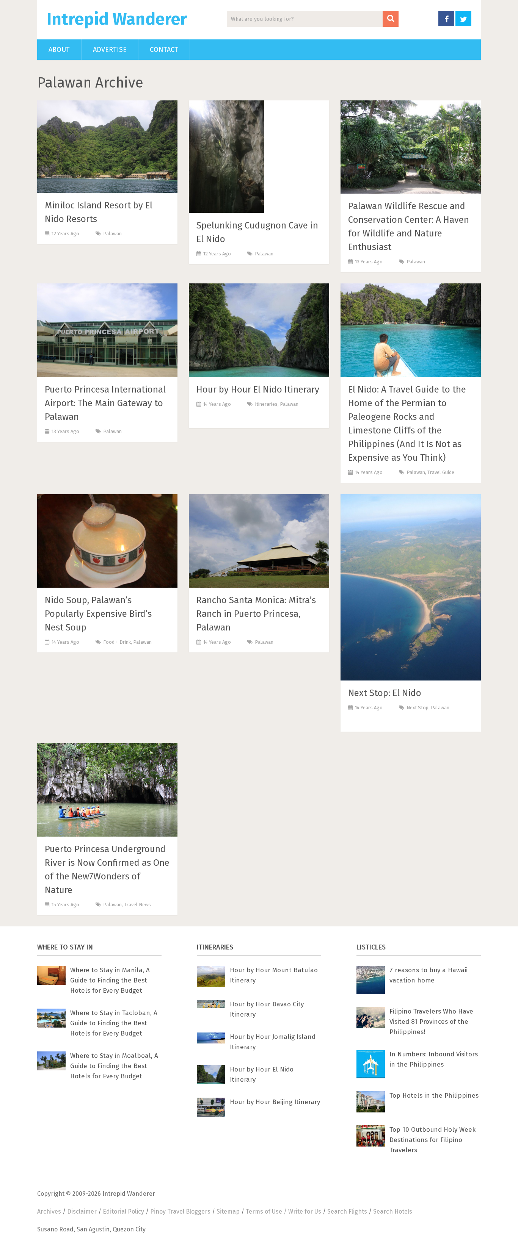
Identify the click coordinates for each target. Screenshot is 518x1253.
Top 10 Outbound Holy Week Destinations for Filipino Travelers (432, 1140)
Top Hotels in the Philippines (434, 1096)
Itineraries (266, 404)
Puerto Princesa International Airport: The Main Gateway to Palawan (105, 403)
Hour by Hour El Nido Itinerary (257, 389)
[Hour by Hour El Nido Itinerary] (259, 330)
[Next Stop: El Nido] (411, 587)
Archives (49, 1211)
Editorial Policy (123, 1211)
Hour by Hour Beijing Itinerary (275, 1102)
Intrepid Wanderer (117, 19)
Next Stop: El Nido (384, 693)
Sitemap (228, 1211)
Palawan (112, 233)
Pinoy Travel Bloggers (180, 1211)
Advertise (110, 49)
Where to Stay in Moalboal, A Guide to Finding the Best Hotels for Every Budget (114, 1066)
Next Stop (418, 707)
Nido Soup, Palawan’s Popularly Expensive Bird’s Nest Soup (98, 614)
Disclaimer (82, 1211)
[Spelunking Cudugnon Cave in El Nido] (226, 156)
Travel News (137, 904)
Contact (164, 49)
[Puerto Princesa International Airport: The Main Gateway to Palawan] (107, 330)
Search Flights (347, 1211)
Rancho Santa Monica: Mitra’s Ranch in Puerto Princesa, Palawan (256, 614)
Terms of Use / (267, 1211)
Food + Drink (117, 642)
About (59, 49)
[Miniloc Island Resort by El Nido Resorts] (107, 146)
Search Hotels (392, 1211)
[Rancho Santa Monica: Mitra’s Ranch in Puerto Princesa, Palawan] (259, 541)
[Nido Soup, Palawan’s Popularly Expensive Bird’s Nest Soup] (107, 541)
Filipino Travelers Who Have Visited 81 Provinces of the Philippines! (431, 1021)
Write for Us (304, 1211)
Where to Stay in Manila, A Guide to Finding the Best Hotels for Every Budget (110, 980)
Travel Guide (440, 472)
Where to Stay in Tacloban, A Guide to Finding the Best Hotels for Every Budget (113, 1023)
